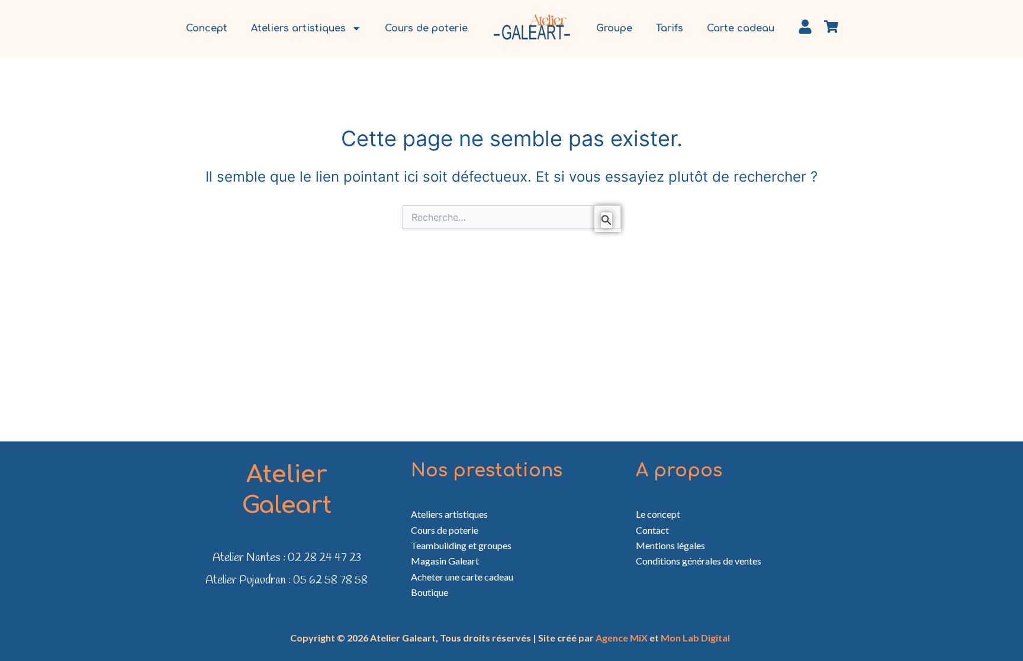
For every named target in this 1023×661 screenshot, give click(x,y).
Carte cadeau (740, 28)
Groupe (614, 28)
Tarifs (669, 28)
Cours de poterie (426, 28)
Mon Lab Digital (695, 637)
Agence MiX (622, 637)
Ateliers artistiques (298, 28)
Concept (206, 28)
